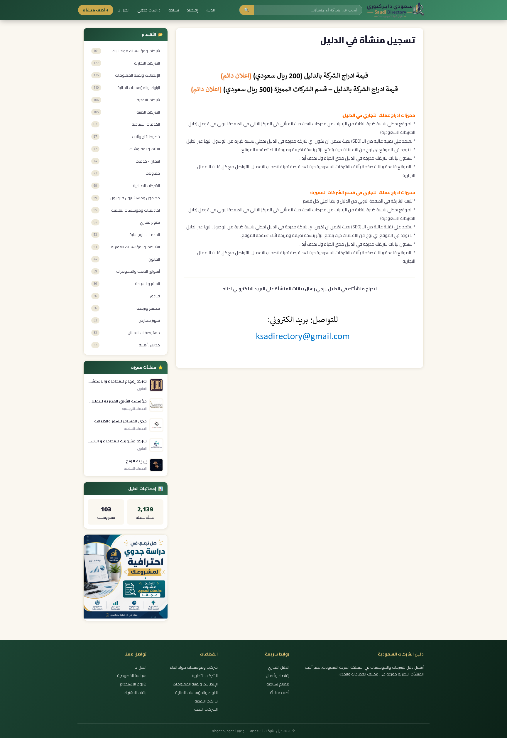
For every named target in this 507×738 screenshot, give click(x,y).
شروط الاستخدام (133, 684)
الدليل (210, 10)
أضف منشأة (279, 692)
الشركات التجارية (205, 675)
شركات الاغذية (206, 701)
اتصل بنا (123, 10)
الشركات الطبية (206, 709)
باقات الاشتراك (135, 692)
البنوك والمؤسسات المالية (196, 692)
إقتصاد (192, 10)
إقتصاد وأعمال (277, 675)
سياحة (173, 10)
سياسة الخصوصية (131, 675)
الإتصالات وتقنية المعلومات (195, 684)
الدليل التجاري (278, 667)
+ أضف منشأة (96, 10)
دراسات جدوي (148, 10)
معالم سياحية (277, 684)
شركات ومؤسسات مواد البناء (194, 667)
